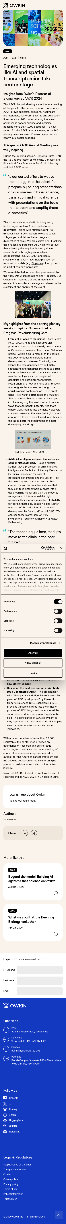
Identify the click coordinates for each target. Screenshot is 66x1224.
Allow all (33, 652)
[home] (14, 4)
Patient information (13, 1194)
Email (6, 990)
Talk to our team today (23, 800)
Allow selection (33, 663)
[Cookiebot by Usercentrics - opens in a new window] (41, 548)
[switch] (58, 611)
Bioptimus (37, 263)
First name (9, 969)
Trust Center (10, 1199)
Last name (8, 980)
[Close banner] (61, 548)
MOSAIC (31, 255)
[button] (61, 5)
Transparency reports (14, 1169)
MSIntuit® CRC (45, 511)
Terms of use (10, 1189)
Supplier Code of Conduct (17, 1164)
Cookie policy (10, 1179)
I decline (33, 673)
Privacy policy (11, 1184)
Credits (7, 1174)
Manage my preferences (43, 643)
